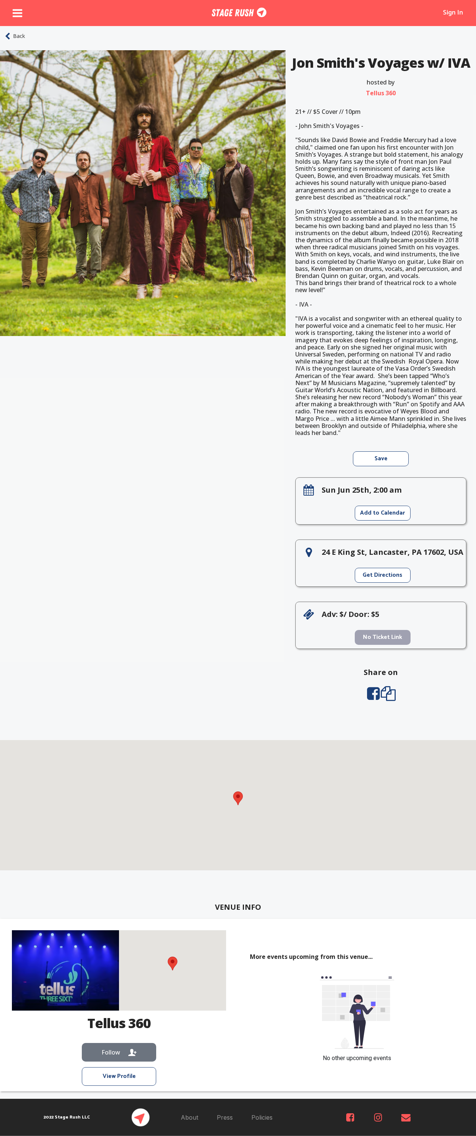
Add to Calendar (382, 513)
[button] (238, 798)
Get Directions (382, 575)
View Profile (119, 1076)
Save (380, 459)
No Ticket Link (382, 637)
